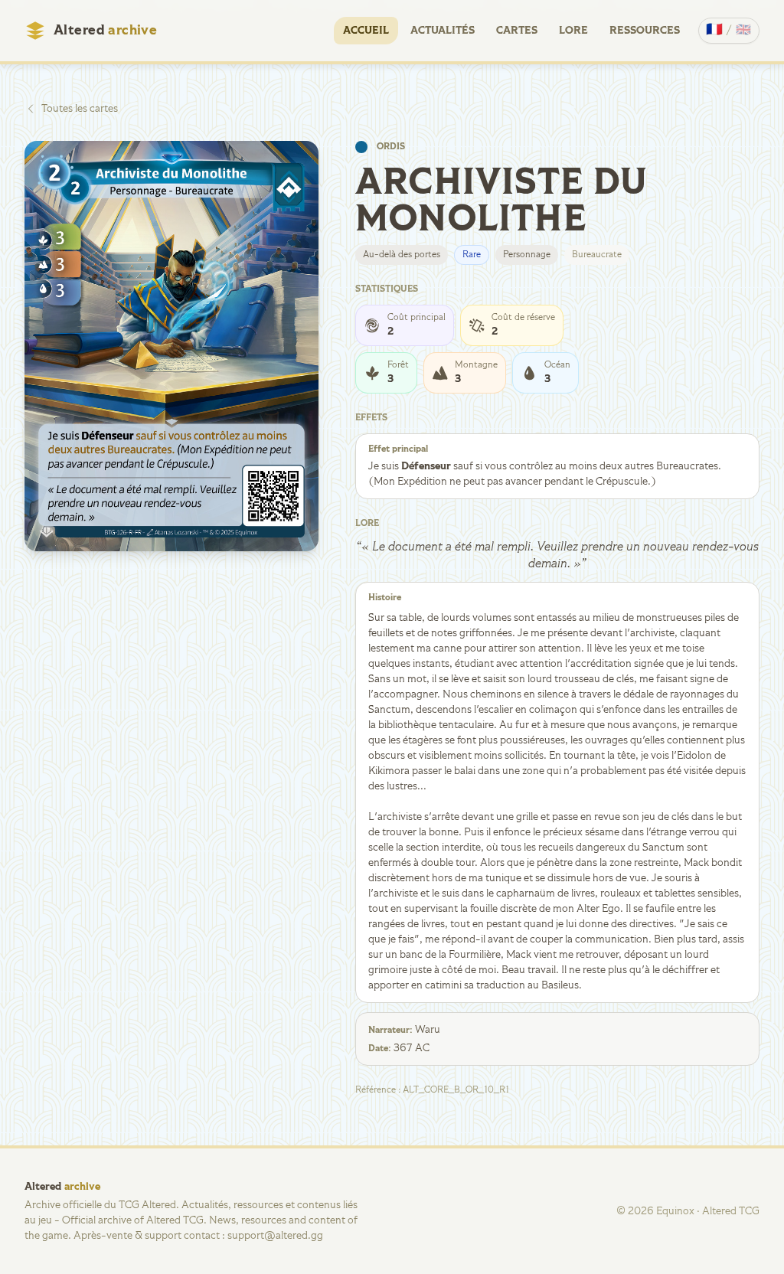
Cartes (516, 30)
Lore (573, 30)
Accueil (366, 30)
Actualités (442, 30)
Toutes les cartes (79, 108)
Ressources (644, 30)
